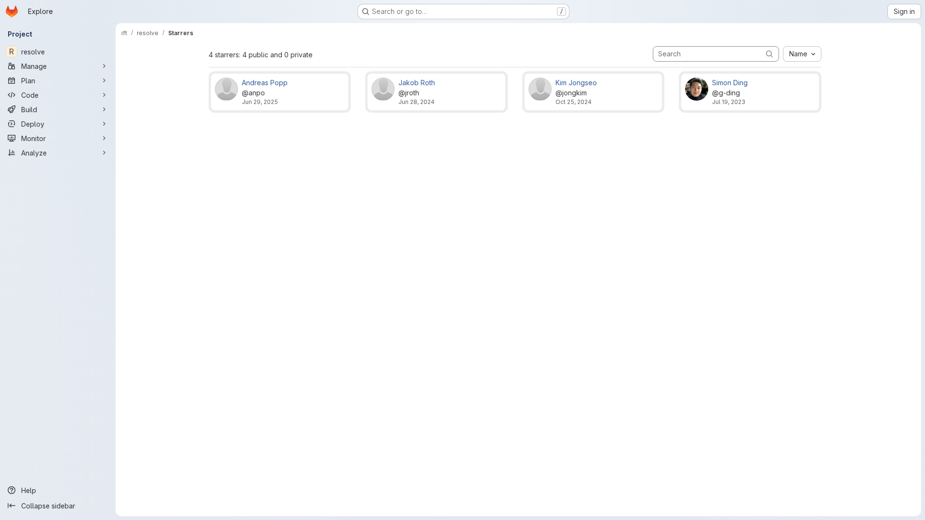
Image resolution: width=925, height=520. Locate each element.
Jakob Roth (416, 82)
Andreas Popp (265, 82)
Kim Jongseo (576, 82)
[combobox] (802, 54)
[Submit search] (769, 54)
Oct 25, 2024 (573, 101)
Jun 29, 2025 (260, 101)
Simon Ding (730, 82)
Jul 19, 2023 (728, 101)
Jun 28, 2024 (416, 101)
